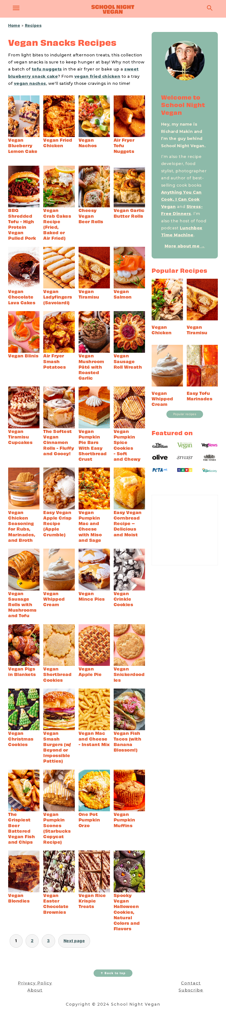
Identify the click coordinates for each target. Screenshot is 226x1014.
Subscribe (191, 990)
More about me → (185, 246)
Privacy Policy (35, 983)
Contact (191, 983)
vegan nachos (30, 83)
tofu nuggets (47, 69)
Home (14, 25)
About (35, 990)
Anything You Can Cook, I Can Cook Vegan (181, 199)
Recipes (33, 25)
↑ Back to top (113, 973)
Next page (74, 940)
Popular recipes (184, 414)
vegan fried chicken (97, 76)
